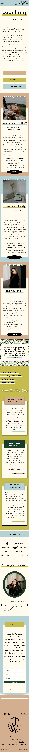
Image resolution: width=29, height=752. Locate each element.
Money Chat (8, 383)
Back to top (24, 714)
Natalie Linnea (22, 744)
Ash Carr (21, 742)
